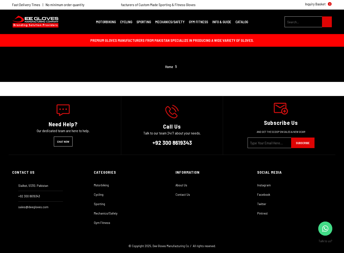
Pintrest (262, 213)
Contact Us (183, 194)
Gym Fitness (102, 223)
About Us (181, 185)
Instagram (264, 185)
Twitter (261, 204)
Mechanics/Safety (105, 213)
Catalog (241, 22)
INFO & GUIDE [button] (222, 22)
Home (169, 67)
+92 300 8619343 (172, 142)
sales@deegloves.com (33, 207)
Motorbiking (101, 185)
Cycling (98, 194)
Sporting (99, 204)
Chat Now (63, 141)
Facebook (263, 194)
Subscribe (303, 143)
